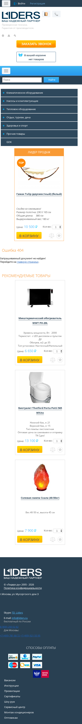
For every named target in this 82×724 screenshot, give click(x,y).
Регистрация (37, 3)
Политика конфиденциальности (23, 588)
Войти (21, 3)
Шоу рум (9, 701)
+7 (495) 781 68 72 (10, 635)
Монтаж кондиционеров (19, 712)
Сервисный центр (14, 707)
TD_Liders (17, 612)
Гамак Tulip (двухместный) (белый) (39, 194)
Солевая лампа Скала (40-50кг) (40, 497)
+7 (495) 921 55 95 (30, 635)
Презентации (12, 691)
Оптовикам (11, 717)
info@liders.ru (20, 618)
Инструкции (11, 685)
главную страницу (28, 261)
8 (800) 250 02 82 (9, 626)
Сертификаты (12, 696)
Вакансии (9, 680)
